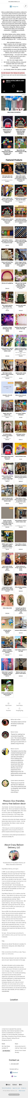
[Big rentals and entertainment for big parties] (21, 142)
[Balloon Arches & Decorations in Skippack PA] (7, 122)
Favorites (8, 710)
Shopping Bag (19, 710)
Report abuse (22, 1090)
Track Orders (19, 705)
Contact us (23, 1088)
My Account (8, 705)
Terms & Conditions (6, 1088)
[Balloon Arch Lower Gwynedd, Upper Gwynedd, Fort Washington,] (21, 122)
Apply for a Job (16, 1088)
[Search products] (26, 6)
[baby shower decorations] (14, 103)
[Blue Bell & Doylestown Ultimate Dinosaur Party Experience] (7, 142)
